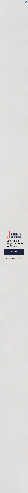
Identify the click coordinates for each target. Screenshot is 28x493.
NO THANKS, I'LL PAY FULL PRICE (14, 259)
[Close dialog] (26, 2)
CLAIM (14, 251)
